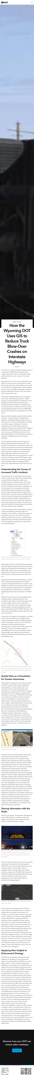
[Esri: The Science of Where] (5, 1071)
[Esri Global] (4, 2)
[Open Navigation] (32, 2)
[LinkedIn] (29, 1069)
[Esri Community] (22, 1072)
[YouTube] (29, 1072)
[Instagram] (26, 1072)
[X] (26, 1069)
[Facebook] (22, 1069)
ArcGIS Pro (23, 687)
